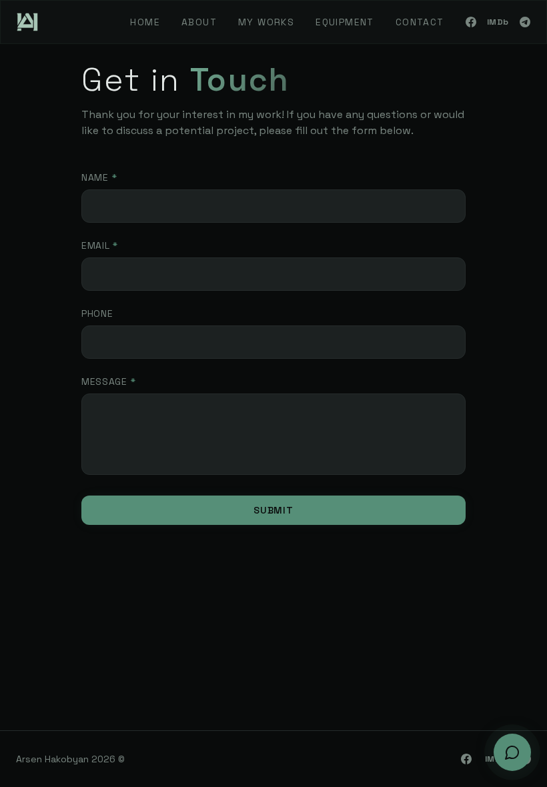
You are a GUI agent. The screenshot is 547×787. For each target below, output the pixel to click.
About (199, 22)
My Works (266, 22)
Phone (97, 313)
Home (145, 22)
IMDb (498, 22)
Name (99, 177)
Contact (420, 22)
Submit (273, 510)
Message (108, 381)
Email (99, 245)
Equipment (345, 22)
